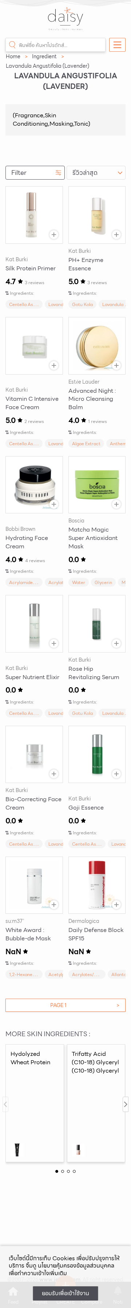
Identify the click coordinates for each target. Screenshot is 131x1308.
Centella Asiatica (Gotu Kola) (39, 304)
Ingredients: (22, 293)
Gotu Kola (82, 304)
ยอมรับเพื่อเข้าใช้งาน (65, 1293)
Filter (19, 172)
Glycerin (103, 582)
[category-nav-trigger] (117, 45)
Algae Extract (86, 443)
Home (13, 56)
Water (78, 582)
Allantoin (120, 974)
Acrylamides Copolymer (34, 582)
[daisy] (65, 22)
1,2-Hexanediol (24, 974)
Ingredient (44, 56)
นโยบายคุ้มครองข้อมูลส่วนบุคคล (76, 1265)
